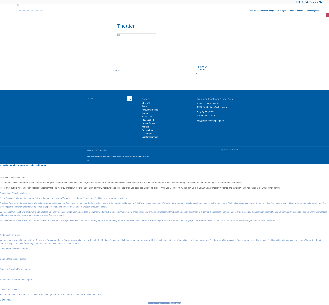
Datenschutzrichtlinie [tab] (9, 289)
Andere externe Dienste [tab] (11, 235)
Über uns (146, 103)
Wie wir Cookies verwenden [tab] (13, 177)
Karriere (145, 113)
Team (144, 106)
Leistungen (147, 134)
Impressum (147, 117)
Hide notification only (171, 303)
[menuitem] (252, 10)
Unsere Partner (149, 123)
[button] (327, 15)
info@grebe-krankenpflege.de (210, 121)
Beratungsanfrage (150, 137)
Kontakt (145, 127)
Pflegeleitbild (148, 120)
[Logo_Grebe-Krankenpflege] (30, 10)
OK (88, 161)
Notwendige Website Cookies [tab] (13, 193)
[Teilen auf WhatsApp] (199, 73)
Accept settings (155, 303)
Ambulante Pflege (150, 110)
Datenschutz (147, 130)
